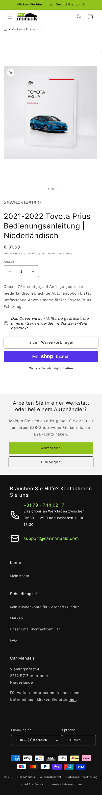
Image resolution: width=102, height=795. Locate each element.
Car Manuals (26, 777)
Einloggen (51, 462)
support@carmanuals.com (51, 538)
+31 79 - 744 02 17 (44, 505)
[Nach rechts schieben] (61, 189)
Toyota (31, 29)
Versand (24, 253)
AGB (27, 784)
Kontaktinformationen (67, 784)
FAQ (13, 640)
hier (72, 699)
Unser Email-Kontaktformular (35, 629)
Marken (17, 29)
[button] (9, 16)
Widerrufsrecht (50, 777)
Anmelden (51, 448)
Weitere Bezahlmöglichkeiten (51, 368)
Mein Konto (19, 576)
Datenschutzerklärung (82, 777)
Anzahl (9, 262)
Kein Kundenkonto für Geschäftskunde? (44, 607)
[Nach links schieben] (40, 189)
